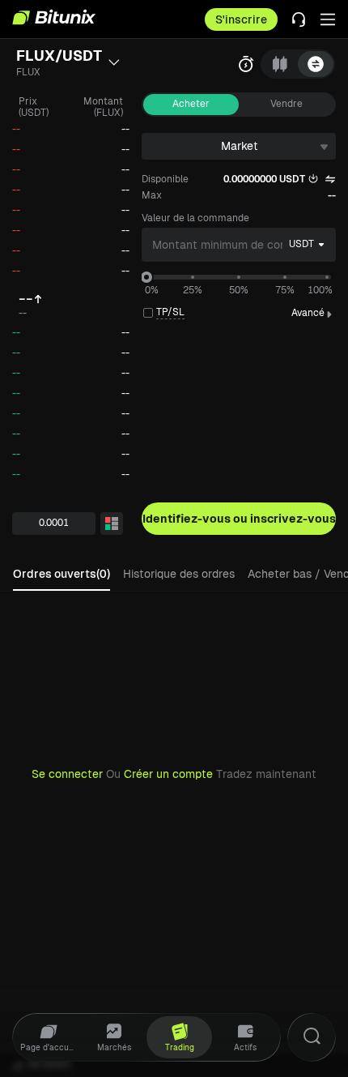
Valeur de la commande (195, 218)
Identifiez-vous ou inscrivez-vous (239, 518)
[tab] (280, 64)
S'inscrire (241, 19)
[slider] (146, 277)
